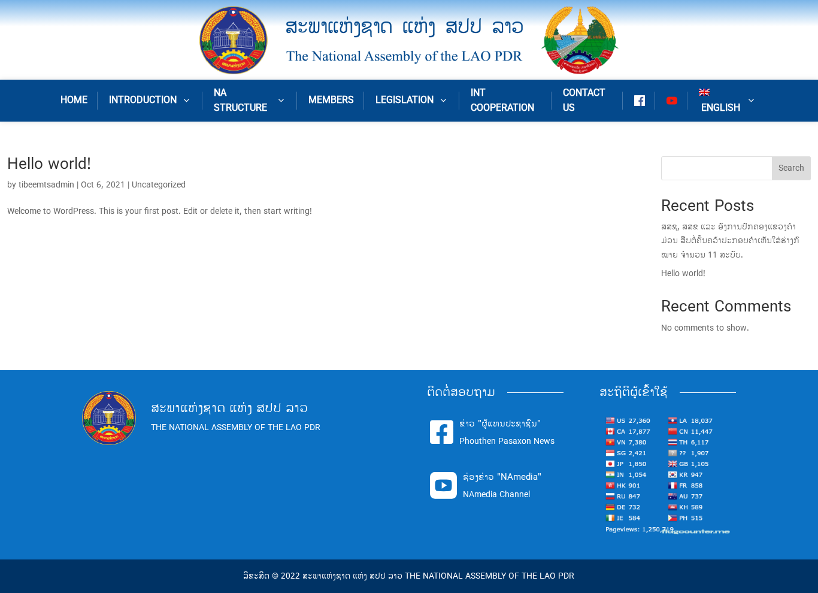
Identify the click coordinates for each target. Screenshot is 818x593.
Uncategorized (159, 184)
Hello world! (49, 164)
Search (791, 168)
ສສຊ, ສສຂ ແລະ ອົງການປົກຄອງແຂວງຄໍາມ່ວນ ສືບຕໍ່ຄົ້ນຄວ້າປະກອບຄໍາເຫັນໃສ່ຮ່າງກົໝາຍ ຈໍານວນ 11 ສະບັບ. (730, 241)
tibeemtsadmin (46, 184)
